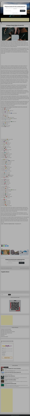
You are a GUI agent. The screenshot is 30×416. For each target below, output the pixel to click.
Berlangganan (23, 10)
